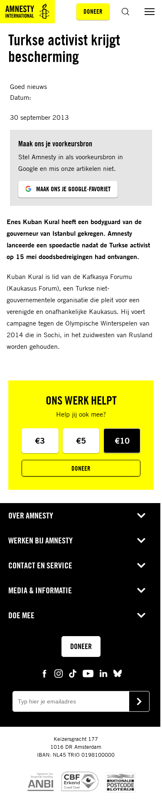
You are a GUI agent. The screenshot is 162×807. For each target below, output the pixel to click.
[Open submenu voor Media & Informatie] (141, 590)
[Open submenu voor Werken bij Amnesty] (141, 540)
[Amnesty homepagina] (27, 11)
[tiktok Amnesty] (73, 672)
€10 (122, 440)
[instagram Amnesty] (58, 672)
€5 (81, 440)
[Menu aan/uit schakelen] (149, 11)
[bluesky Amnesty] (117, 672)
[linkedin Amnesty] (103, 672)
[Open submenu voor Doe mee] (141, 615)
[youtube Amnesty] (88, 672)
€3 (40, 440)
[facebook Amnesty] (44, 672)
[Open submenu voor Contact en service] (141, 565)
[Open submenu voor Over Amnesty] (141, 515)
